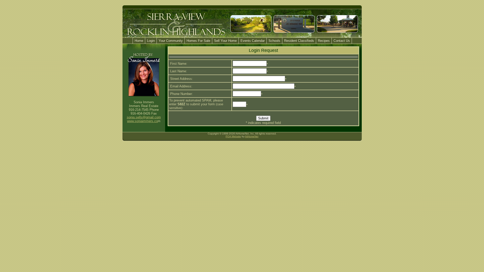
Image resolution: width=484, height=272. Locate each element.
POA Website (233, 136)
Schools (274, 41)
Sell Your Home (225, 41)
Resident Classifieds (299, 41)
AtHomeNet (251, 136)
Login (151, 41)
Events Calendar (252, 41)
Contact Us (342, 41)
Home (139, 41)
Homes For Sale (198, 41)
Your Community (171, 41)
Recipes (324, 41)
